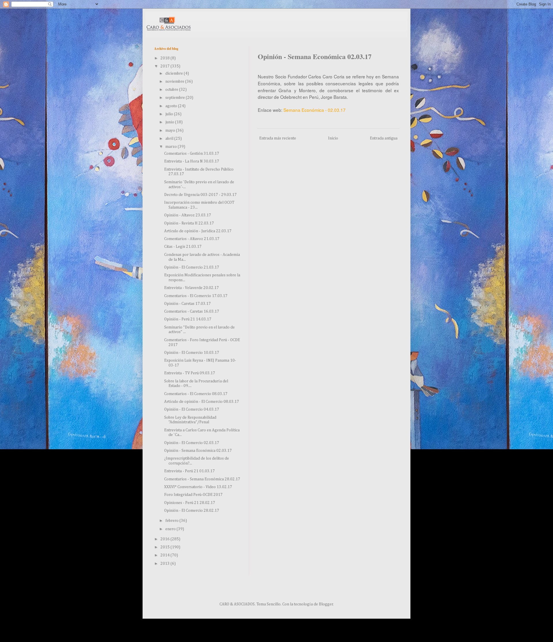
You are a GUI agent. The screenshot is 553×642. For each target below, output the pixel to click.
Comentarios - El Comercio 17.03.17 (196, 296)
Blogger (326, 604)
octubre (172, 90)
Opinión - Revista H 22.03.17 (189, 223)
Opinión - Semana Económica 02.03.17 (198, 451)
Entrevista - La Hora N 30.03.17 (191, 161)
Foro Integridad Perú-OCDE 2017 (193, 495)
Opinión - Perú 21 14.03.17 (187, 319)
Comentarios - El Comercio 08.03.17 (196, 394)
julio (169, 114)
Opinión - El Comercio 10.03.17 (191, 353)
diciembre (174, 73)
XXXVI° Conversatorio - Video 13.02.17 (198, 487)
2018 (165, 58)
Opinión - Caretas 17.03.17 (187, 304)
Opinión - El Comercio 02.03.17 (191, 443)
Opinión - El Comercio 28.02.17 (191, 511)
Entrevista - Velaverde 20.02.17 (191, 288)
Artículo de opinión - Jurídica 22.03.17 (198, 231)
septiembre (175, 98)
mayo (170, 131)
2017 (165, 66)
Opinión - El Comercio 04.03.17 (191, 409)
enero (171, 529)
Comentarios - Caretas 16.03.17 (191, 311)
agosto (171, 106)
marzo (171, 147)
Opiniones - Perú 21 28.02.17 (189, 503)
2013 (165, 564)
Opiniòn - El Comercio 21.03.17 (191, 267)
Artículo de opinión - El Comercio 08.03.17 (201, 402)
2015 (165, 547)
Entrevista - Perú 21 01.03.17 (189, 471)
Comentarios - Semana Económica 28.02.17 (202, 479)
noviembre (175, 82)
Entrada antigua (383, 138)
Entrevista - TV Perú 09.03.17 (189, 373)
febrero (172, 521)
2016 (165, 539)
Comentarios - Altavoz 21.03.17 (191, 239)
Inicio (333, 138)
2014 (165, 555)
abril (169, 139)
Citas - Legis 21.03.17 (183, 247)
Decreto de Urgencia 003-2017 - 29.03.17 (200, 195)
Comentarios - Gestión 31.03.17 (191, 154)
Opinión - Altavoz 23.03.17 (187, 215)
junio (170, 122)
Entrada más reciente (277, 138)
